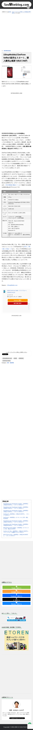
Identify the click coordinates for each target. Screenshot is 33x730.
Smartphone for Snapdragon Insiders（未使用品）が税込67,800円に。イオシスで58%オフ (16, 507)
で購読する (16, 588)
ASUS (15, 358)
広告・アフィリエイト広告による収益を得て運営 (20, 12)
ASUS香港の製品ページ (12, 185)
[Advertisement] (16, 31)
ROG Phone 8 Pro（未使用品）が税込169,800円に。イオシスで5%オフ (15, 535)
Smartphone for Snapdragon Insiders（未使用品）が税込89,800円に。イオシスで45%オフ (16, 525)
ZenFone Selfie (6, 360)
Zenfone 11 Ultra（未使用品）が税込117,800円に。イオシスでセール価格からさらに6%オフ (16, 532)
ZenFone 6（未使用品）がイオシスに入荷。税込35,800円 (15, 518)
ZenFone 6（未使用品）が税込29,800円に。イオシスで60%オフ (16, 514)
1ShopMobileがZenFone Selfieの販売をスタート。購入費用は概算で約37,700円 (16, 57)
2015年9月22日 (7, 50)
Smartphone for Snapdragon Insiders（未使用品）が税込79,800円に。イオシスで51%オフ (16, 521)
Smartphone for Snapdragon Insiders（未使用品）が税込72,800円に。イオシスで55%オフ (16, 511)
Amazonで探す (18, 300)
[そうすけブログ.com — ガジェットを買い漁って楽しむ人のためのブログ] (16, 4)
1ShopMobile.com (12, 285)
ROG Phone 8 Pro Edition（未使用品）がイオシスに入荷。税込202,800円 (16, 528)
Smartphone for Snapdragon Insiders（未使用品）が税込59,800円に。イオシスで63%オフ (16, 504)
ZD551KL (21, 358)
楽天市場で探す (18, 303)
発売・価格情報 (10, 362)
